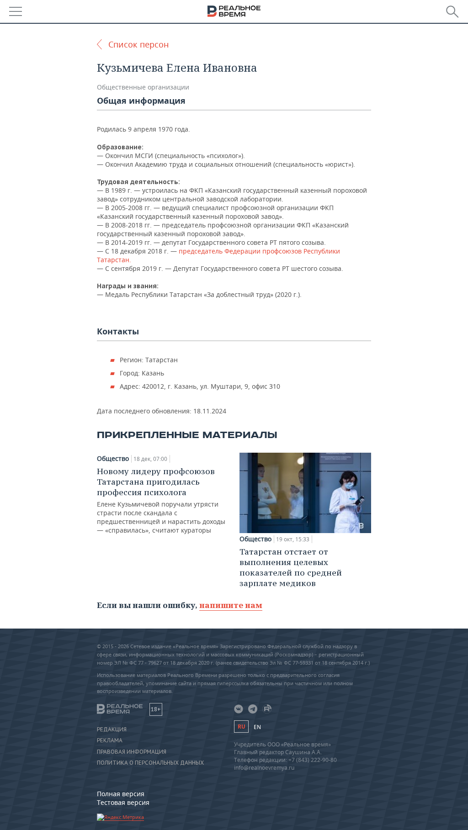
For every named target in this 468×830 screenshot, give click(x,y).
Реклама (109, 740)
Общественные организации (143, 87)
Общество (113, 458)
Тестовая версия (123, 802)
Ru (241, 726)
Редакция (112, 729)
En (257, 727)
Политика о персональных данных (150, 763)
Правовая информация (131, 752)
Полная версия (120, 793)
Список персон (138, 44)
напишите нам (230, 605)
